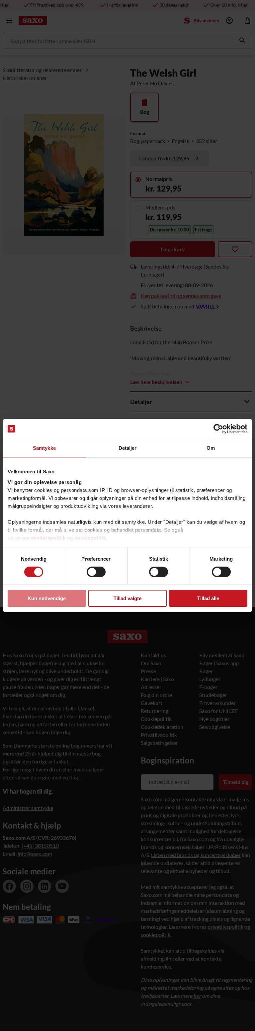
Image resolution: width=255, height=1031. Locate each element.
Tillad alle (208, 598)
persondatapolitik (44, 537)
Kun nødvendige (47, 598)
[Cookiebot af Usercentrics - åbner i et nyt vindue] (218, 429)
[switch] (96, 572)
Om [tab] (211, 448)
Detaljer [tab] (128, 448)
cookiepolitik (90, 537)
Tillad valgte (127, 598)
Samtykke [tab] (44, 448)
